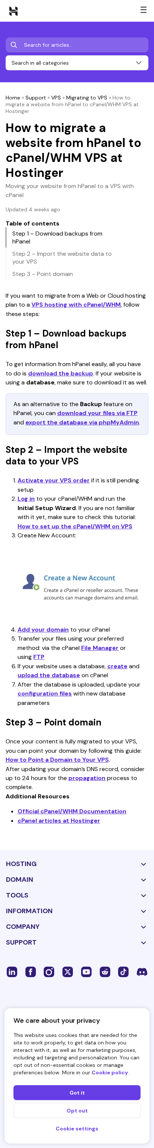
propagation (86, 778)
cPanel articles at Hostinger (59, 821)
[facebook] (31, 971)
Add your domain (43, 629)
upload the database (49, 675)
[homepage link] (13, 10)
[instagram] (49, 971)
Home (13, 97)
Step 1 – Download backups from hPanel (57, 237)
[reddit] (105, 971)
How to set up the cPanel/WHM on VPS (75, 526)
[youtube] (86, 971)
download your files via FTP (97, 413)
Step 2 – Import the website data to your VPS (62, 257)
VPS (56, 97)
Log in (26, 499)
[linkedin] (12, 971)
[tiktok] (123, 971)
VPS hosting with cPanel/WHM (76, 305)
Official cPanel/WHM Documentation (72, 811)
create (117, 666)
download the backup (60, 373)
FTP (38, 657)
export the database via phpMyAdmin (82, 422)
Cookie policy (110, 1072)
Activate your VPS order (54, 480)
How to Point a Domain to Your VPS (57, 760)
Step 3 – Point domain (42, 274)
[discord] (142, 971)
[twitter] (68, 971)
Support (35, 97)
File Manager (99, 648)
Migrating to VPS (86, 97)
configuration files (45, 693)
